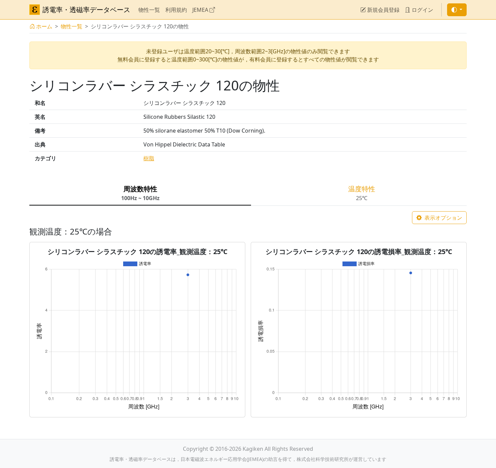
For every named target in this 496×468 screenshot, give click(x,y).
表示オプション (442, 217)
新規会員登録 (382, 9)
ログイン (421, 9)
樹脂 (148, 158)
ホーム (44, 26)
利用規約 (176, 9)
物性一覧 (149, 9)
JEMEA (201, 9)
